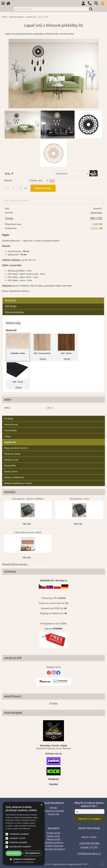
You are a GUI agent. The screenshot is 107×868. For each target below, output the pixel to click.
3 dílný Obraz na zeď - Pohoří (27, 532)
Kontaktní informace (53, 845)
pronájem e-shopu (74, 864)
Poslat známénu (14, 312)
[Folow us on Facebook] (58, 674)
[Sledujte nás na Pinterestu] (49, 674)
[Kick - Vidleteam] (53, 771)
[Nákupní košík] (104, 4)
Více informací (25, 828)
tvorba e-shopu (59, 864)
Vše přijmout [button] (13, 853)
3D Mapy (8, 418)
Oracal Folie (53, 814)
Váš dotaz (10, 306)
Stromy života (10, 471)
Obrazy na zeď (11, 459)
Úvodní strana (53, 832)
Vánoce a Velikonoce (14, 477)
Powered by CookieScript (23, 862)
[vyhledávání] (97, 4)
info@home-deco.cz (89, 853)
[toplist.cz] (53, 703)
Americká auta (11, 424)
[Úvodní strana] (9, 4)
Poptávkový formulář (53, 810)
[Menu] (3, 3)
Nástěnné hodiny (12, 453)
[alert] (24, 833)
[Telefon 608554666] (91, 5)
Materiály (10, 300)
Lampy (7, 436)
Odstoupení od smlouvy (53, 848)
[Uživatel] (85, 4)
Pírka (8, 173)
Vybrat (43, 358)
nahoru (102, 863)
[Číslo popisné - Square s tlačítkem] (28, 510)
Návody (53, 807)
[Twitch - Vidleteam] (53, 761)
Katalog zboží (53, 836)
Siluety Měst (10, 465)
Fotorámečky (10, 430)
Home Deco (96, 212)
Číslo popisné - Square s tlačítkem (28, 498)
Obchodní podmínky (53, 842)
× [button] (41, 805)
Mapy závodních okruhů (15, 448)
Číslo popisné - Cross (79, 498)
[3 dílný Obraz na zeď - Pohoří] (28, 544)
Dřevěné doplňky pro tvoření (18, 483)
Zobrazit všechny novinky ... (15, 564)
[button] (24, 859)
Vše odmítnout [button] (32, 853)
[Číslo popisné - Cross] (79, 510)
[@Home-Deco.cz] (53, 674)
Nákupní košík (53, 839)
